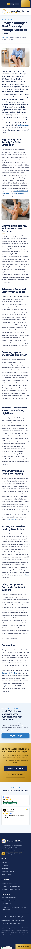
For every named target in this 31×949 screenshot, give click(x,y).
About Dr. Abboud (6, 874)
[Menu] (28, 11)
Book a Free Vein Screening (25, 4)
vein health (26, 575)
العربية (11, 853)
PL (18, 4)
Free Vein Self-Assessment (8, 900)
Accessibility (13, 923)
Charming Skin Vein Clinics (9, 673)
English (3, 853)
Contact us (8, 686)
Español (8, 853)
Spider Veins (5, 865)
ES (10, 4)
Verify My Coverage (15, 736)
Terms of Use (5, 923)
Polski (20, 853)
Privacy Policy (5, 917)
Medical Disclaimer (6, 920)
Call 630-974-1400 (16, 775)
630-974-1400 (4, 4)
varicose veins (23, 125)
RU (15, 4)
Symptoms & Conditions (8, 871)
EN (8, 4)
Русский (16, 853)
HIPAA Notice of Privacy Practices (18, 917)
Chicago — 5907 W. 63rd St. (9, 883)
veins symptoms (12, 519)
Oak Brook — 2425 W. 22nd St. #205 (11, 886)
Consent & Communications (18, 920)
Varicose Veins (5, 862)
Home (3, 37)
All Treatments (5, 868)
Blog (7, 37)
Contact (19, 923)
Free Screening (24, 946)
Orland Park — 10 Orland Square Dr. (11, 889)
